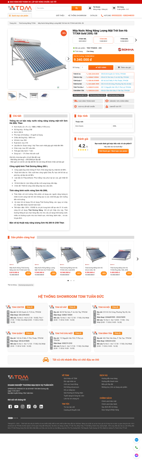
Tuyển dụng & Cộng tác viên (74, 396)
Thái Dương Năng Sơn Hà (97, 95)
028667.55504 (93, 77)
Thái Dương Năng (35, 210)
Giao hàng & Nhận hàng (110, 410)
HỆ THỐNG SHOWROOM (77, 16)
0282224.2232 (93, 90)
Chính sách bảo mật (109, 401)
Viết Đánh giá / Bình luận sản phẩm (113, 151)
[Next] (68, 58)
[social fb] (10, 406)
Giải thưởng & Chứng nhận (73, 393)
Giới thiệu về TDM (70, 378)
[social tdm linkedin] (41, 406)
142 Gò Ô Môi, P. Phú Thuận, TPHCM (115, 80)
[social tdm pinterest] (35, 406)
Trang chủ (13, 23)
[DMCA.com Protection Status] (13, 418)
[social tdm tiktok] (28, 406)
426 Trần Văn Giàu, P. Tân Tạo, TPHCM (116, 90)
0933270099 (120, 317)
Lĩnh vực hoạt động (71, 384)
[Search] (77, 8)
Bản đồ (30, 307)
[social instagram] (22, 406)
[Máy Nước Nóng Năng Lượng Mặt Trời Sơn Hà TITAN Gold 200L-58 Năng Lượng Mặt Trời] (38, 58)
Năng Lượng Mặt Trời (80, 95)
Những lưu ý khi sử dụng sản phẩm (114, 387)
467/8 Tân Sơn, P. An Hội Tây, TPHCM (116, 77)
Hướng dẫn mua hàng (109, 378)
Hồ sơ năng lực (69, 390)
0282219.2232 (93, 87)
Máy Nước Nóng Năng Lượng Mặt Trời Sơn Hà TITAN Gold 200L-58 (61, 23)
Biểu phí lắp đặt (107, 384)
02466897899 (110, 317)
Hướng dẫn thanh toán (110, 381)
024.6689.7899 (93, 84)
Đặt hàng (102, 67)
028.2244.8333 (93, 74)
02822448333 (128, 15)
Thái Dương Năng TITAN (27, 23)
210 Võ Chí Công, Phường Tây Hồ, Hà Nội (117, 84)
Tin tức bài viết (69, 407)
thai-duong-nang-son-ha (26, 285)
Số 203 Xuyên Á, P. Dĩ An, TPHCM (114, 74)
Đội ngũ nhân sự (70, 381)
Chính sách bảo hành (109, 404)
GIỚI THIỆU (60, 16)
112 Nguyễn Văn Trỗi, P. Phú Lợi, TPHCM (117, 87)
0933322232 (117, 15)
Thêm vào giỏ (125, 67)
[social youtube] (16, 406)
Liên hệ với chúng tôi (71, 399)
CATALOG (93, 16)
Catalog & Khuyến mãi (72, 410)
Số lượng (76, 67)
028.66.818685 (93, 80)
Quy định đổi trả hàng (109, 407)
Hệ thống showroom (71, 387)
